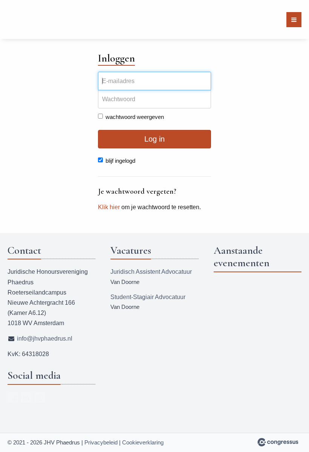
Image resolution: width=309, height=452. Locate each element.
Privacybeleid (101, 442)
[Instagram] (40, 397)
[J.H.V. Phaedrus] (22, 19)
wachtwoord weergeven (135, 117)
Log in (154, 139)
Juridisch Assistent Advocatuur (151, 271)
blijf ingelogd (120, 160)
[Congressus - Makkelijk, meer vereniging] (277, 442)
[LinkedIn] (26, 397)
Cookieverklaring (143, 442)
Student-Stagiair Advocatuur (147, 297)
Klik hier (109, 207)
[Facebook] (13, 397)
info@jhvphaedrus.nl (44, 338)
